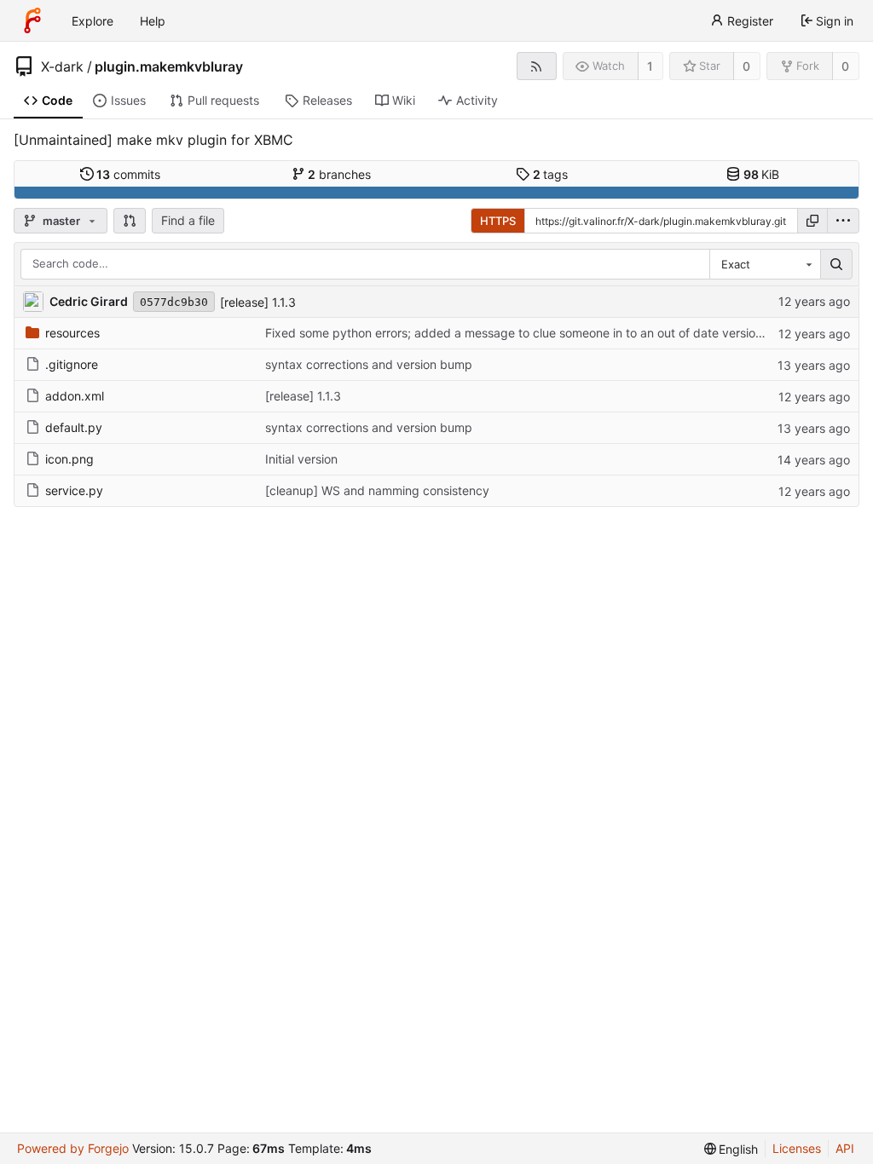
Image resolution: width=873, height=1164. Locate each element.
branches (339, 174)
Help (152, 21)
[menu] (843, 220)
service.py (74, 490)
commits (128, 174)
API (844, 1148)
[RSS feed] (537, 66)
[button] (129, 220)
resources (72, 333)
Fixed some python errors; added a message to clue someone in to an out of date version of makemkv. (551, 333)
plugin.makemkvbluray (169, 66)
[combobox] (764, 264)
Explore (92, 21)
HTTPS (498, 221)
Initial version (301, 459)
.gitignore (71, 364)
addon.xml (74, 396)
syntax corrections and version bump (368, 364)
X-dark (62, 66)
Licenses (796, 1148)
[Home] (32, 20)
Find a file (188, 220)
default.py (73, 427)
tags (551, 174)
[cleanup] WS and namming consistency (377, 490)
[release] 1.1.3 (258, 302)
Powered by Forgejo (73, 1148)
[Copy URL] (812, 220)
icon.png (69, 459)
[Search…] (836, 264)
